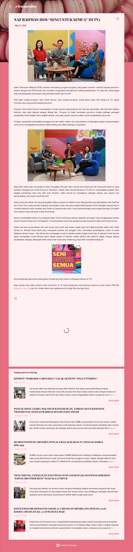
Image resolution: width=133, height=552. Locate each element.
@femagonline (25, 6)
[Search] (122, 7)
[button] (117, 19)
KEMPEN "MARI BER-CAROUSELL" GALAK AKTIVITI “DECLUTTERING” (56, 378)
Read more (114, 401)
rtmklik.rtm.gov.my (22, 288)
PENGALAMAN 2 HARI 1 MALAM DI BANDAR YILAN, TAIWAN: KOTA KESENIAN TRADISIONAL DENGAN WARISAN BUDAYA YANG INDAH (59, 410)
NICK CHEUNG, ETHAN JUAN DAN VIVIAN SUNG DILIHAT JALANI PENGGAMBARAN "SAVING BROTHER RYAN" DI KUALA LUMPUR (62, 477)
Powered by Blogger (68, 545)
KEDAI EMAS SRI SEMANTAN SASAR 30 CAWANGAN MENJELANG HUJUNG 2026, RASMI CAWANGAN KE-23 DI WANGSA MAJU (60, 510)
